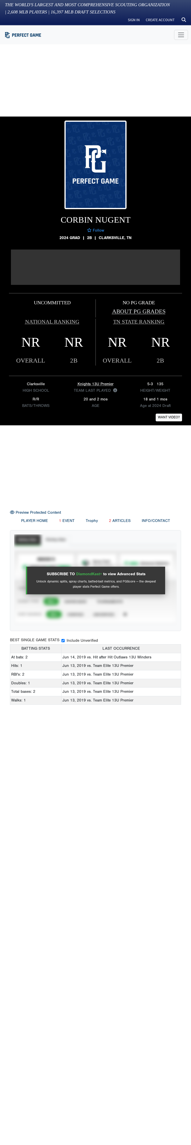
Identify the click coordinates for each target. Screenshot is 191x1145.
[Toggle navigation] (181, 35)
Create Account (160, 19)
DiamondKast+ (89, 574)
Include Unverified (82, 640)
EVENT (67, 520)
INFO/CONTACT (156, 520)
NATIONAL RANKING (52, 321)
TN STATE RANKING (138, 321)
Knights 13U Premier (96, 384)
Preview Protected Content (37, 512)
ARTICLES (120, 520)
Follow (98, 230)
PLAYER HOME (34, 520)
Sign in (134, 19)
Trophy (92, 520)
